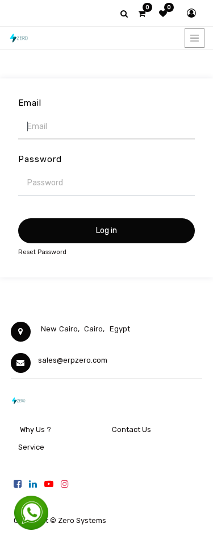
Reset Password (42, 252)
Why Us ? (35, 429)
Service (30, 447)
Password (40, 159)
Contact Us (131, 429)
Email (29, 103)
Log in (106, 230)
